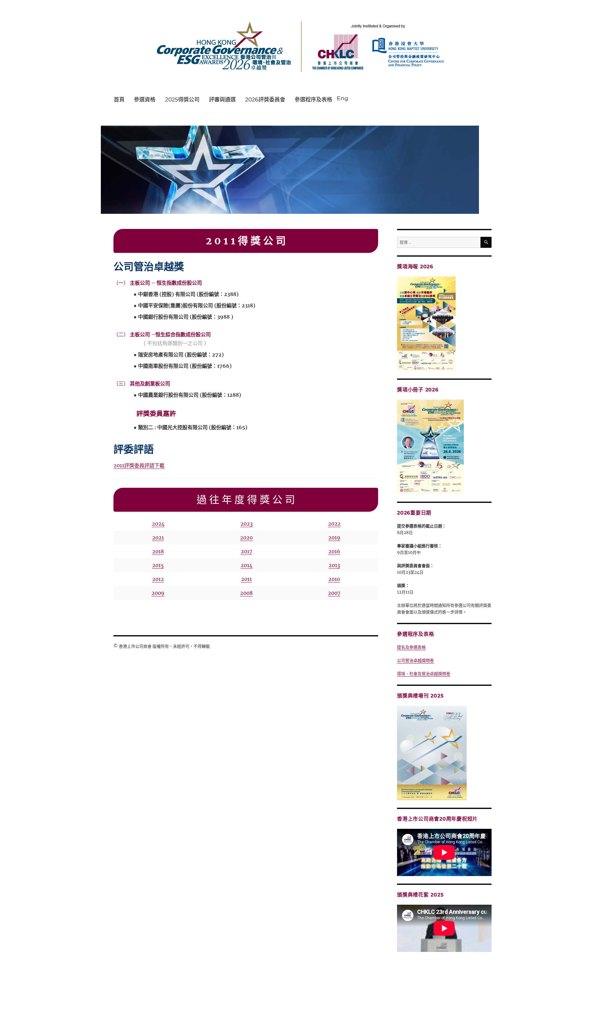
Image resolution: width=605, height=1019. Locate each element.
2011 (246, 579)
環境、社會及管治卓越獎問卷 (423, 673)
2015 (158, 565)
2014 (246, 565)
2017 (246, 551)
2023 (246, 524)
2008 (246, 593)
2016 (334, 551)
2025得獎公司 (182, 99)
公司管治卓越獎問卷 (415, 660)
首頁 (119, 99)
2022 (334, 524)
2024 (158, 524)
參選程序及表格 (313, 99)
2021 (158, 537)
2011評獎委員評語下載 (138, 465)
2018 (158, 551)
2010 (334, 579)
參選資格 (144, 99)
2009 (158, 593)
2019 (334, 537)
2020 (246, 537)
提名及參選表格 (411, 647)
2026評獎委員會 (265, 99)
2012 (158, 579)
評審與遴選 (222, 99)
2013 (334, 565)
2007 (334, 593)
